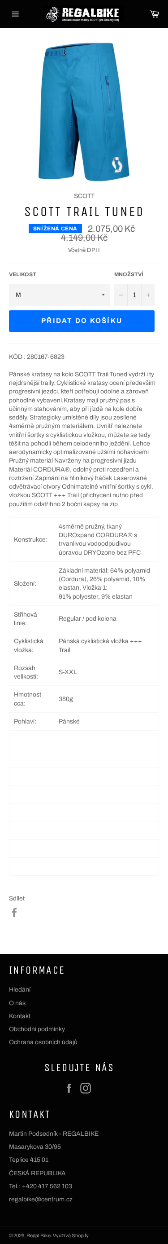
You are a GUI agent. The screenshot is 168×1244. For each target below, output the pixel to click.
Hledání (19, 989)
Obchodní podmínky (37, 1029)
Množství (128, 274)
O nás (17, 1003)
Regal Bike (38, 1235)
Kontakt (19, 1016)
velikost (22, 274)
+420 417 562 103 (47, 1186)
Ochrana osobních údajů (43, 1042)
